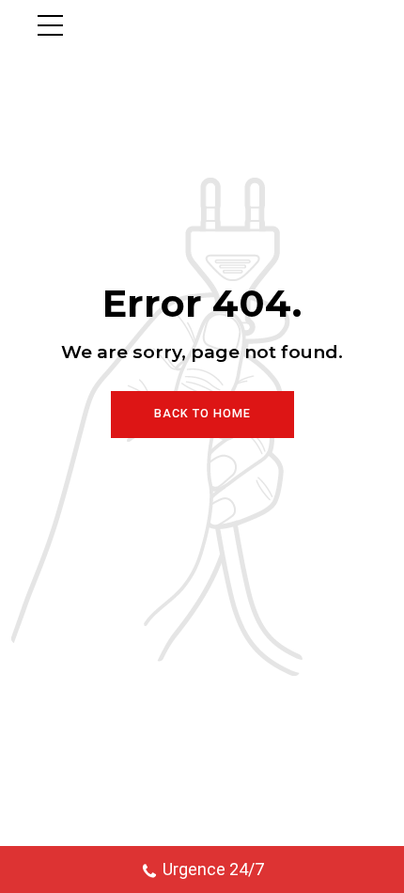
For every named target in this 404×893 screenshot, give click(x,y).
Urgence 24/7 (213, 869)
